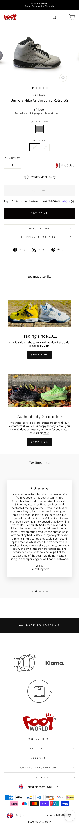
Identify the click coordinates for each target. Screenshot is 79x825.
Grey (39, 129)
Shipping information (39, 236)
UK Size (39, 140)
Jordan (39, 95)
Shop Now (39, 354)
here (46, 433)
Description (39, 228)
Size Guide (67, 165)
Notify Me (39, 213)
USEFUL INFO (38, 738)
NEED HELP (38, 748)
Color (39, 121)
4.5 (34, 147)
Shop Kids (39, 441)
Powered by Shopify (39, 821)
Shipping (34, 113)
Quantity (12, 158)
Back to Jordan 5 (42, 625)
